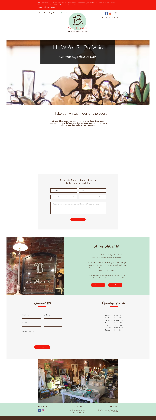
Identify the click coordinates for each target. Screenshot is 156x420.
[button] (116, 13)
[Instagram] (110, 13)
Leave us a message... (28, 331)
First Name (25, 315)
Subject (46, 323)
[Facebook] (106, 13)
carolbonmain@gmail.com (78, 410)
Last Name (47, 315)
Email (24, 323)
